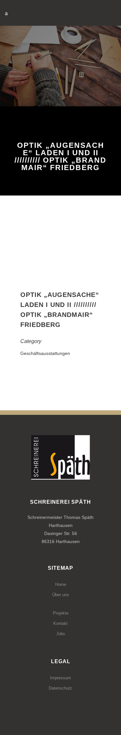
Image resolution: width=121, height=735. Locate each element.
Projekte (60, 613)
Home (60, 584)
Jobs (60, 633)
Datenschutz (60, 688)
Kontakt (60, 623)
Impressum (60, 677)
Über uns (60, 594)
